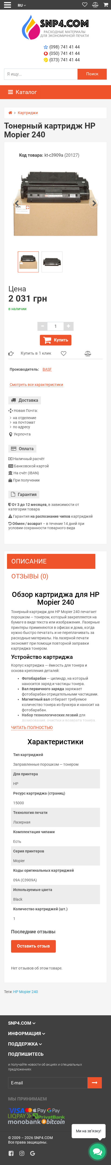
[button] (22, 5)
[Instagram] (23, 1155)
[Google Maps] (34, 1155)
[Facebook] (13, 1155)
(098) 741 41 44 (64, 47)
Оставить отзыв (33, 946)
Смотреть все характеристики (36, 384)
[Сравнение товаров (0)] (95, 4)
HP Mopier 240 (25, 992)
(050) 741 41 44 (64, 53)
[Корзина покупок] (105, 4)
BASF (47, 369)
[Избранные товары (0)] (84, 4)
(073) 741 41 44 (64, 59)
